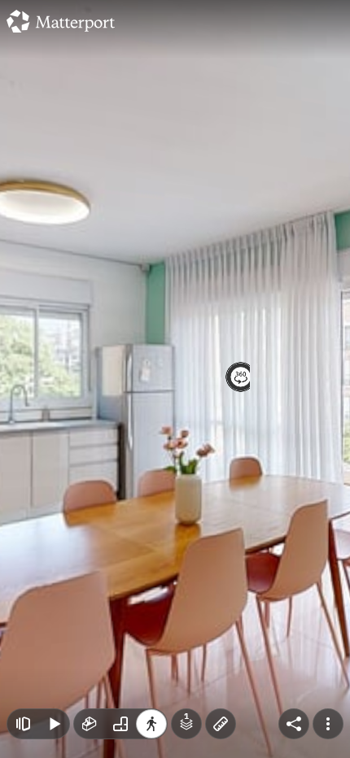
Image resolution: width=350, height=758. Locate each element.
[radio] (89, 723)
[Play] (53, 723)
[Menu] (328, 723)
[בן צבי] (175, 379)
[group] (120, 723)
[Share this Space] (293, 723)
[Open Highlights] (22, 723)
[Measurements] (220, 723)
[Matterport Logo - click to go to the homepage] (60, 21)
